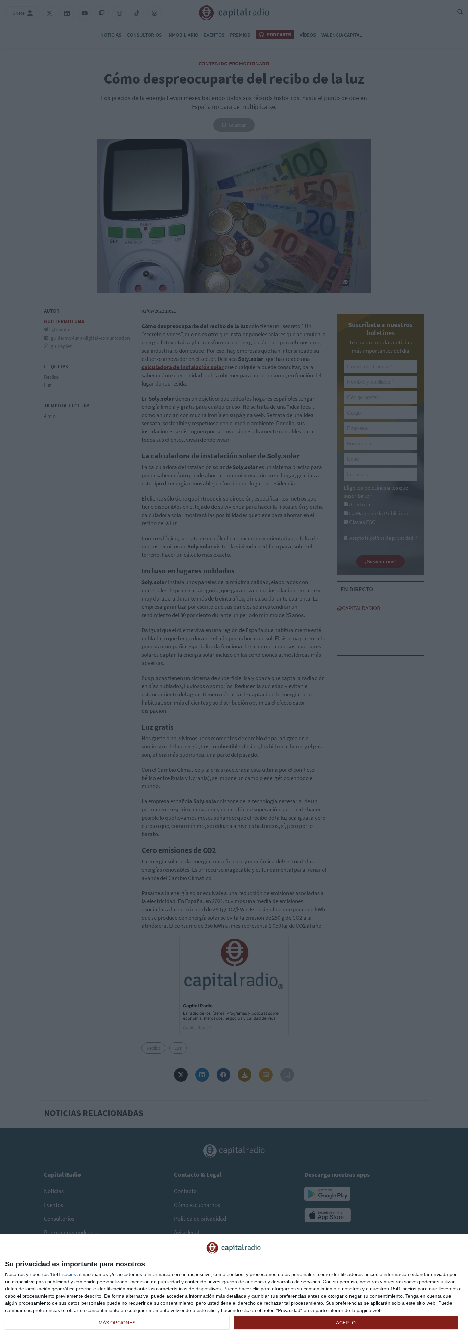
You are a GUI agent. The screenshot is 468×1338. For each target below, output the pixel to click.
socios (69, 1274)
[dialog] (234, 1286)
